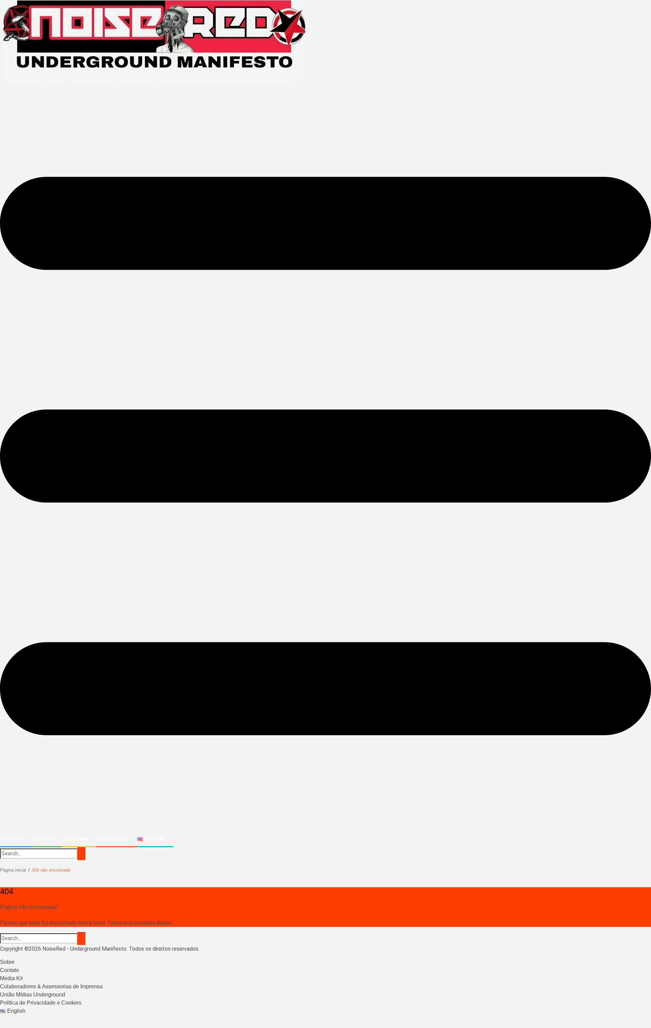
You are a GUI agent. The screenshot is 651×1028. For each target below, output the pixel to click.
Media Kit (11, 978)
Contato (9, 970)
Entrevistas (112, 838)
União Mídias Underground (32, 994)
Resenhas (75, 838)
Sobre (7, 962)
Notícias (11, 838)
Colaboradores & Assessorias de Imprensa (51, 986)
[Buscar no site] (81, 853)
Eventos (42, 838)
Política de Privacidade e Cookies (40, 1003)
